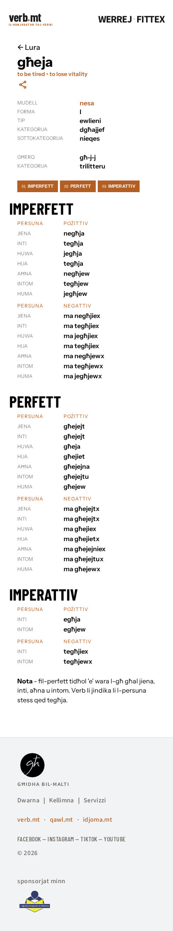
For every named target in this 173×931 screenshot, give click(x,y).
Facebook (29, 839)
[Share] (22, 84)
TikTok (88, 839)
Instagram (60, 839)
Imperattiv (118, 186)
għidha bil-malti (43, 783)
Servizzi (95, 800)
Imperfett (38, 186)
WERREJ (115, 19)
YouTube (115, 839)
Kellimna (61, 800)
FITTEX (150, 19)
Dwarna (28, 800)
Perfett (77, 186)
